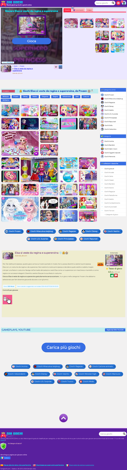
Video (89, 10)
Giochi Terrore (109, 211)
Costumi (86, 96)
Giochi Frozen (109, 95)
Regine (55, 96)
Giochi (67, 10)
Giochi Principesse (110, 118)
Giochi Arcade (109, 172)
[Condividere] (60, 67)
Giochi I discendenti (16, 374)
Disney (25, 96)
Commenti (79, 10)
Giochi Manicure (113, 374)
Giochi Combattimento (112, 203)
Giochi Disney (109, 106)
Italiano (7, 458)
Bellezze (6, 96)
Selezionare (67, 96)
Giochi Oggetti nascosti (112, 153)
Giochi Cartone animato (103, 366)
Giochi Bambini (109, 145)
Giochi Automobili (110, 207)
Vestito (34, 96)
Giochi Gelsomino (110, 129)
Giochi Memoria (109, 156)
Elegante (45, 96)
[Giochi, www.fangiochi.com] (12, 3)
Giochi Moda (88, 381)
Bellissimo (6, 100)
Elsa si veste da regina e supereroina (81, 465)
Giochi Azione (109, 188)
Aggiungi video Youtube (115, 330)
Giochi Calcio (108, 176)
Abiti (77, 96)
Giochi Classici (109, 180)
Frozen (15, 96)
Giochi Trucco (67, 381)
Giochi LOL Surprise (111, 114)
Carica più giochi (63, 347)
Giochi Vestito (109, 110)
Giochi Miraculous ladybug (113, 99)
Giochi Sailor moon (110, 149)
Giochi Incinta (109, 141)
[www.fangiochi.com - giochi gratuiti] (12, 435)
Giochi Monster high (87, 374)
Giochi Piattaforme (110, 195)
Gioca (31, 41)
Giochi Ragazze (109, 102)
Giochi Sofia (108, 125)
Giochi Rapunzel (110, 121)
